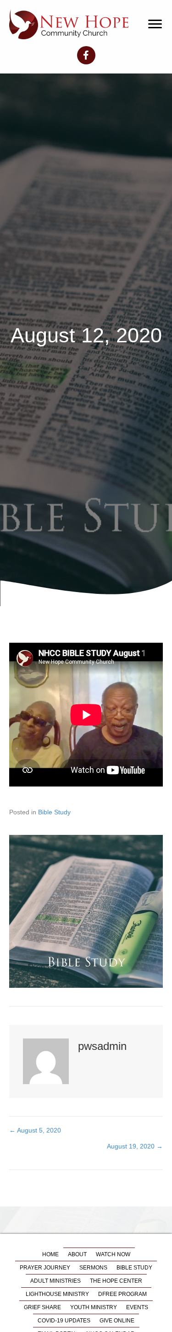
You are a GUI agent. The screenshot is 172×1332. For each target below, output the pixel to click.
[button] (155, 24)
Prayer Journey (45, 1267)
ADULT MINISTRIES (55, 1281)
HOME (50, 1254)
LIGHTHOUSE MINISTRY (57, 1294)
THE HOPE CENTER (116, 1281)
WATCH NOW (113, 1254)
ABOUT (77, 1254)
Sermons (93, 1267)
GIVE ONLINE (117, 1320)
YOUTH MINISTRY (93, 1307)
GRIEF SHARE (42, 1307)
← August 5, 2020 (35, 1130)
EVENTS (137, 1307)
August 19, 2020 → (135, 1146)
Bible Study (54, 812)
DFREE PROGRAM (122, 1294)
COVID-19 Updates (64, 1320)
